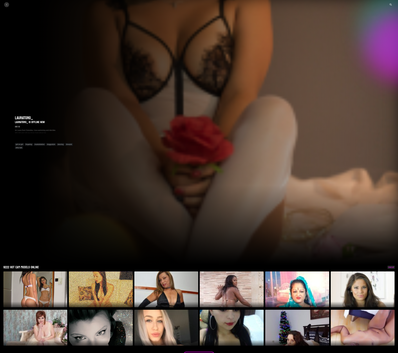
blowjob (69, 144)
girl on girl (19, 144)
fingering (29, 144)
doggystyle (51, 144)
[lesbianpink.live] (6, 5)
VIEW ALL (391, 267)
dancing (61, 144)
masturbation (39, 144)
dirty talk (19, 148)
